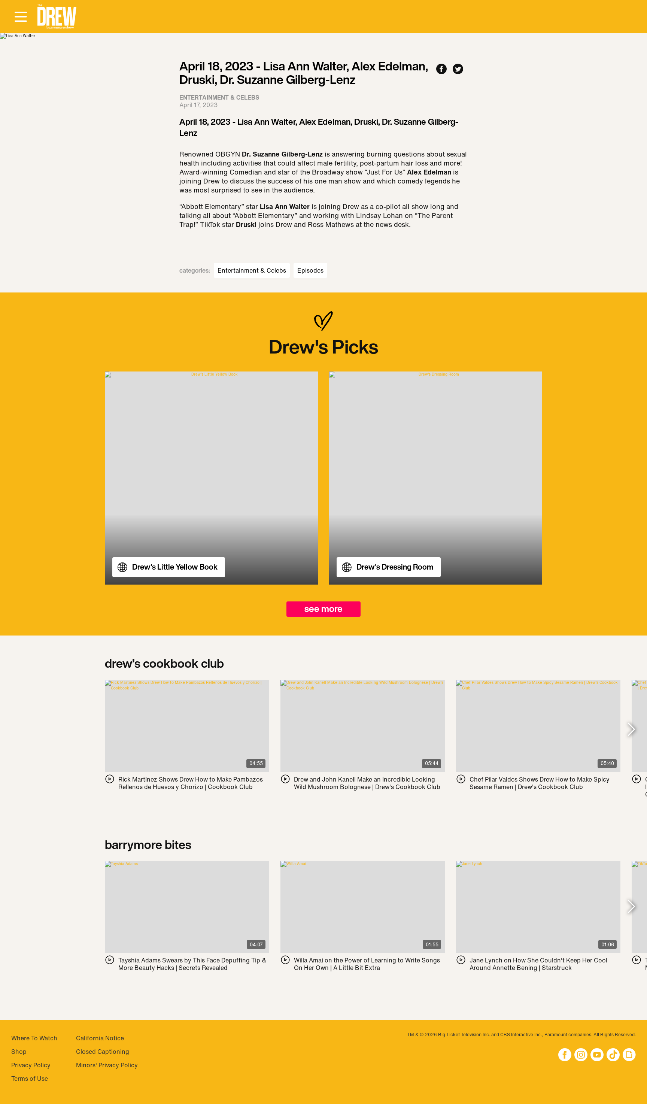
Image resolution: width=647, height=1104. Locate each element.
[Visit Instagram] (580, 1055)
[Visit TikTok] (613, 1055)
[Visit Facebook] (564, 1055)
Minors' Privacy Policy (107, 1065)
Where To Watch (34, 1038)
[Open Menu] (20, 17)
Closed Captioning (102, 1051)
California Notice (100, 1038)
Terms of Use (29, 1078)
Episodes (310, 270)
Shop (19, 1051)
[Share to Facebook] (441, 69)
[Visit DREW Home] (56, 16)
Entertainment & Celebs (252, 270)
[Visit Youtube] (597, 1055)
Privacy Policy (31, 1065)
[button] (56, 16)
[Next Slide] (631, 729)
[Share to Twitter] (458, 69)
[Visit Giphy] (629, 1055)
